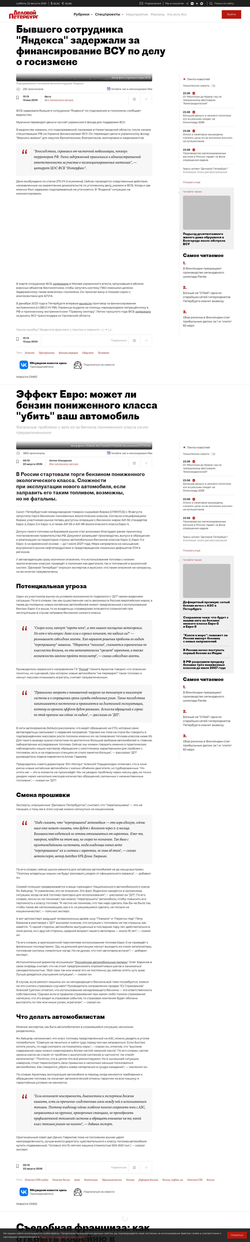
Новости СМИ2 (26, 376)
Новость (30, 353)
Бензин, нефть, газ (172, 1180)
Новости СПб (194, 1180)
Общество (88, 353)
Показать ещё (191, 182)
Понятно (237, 1235)
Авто (77, 1180)
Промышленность (112, 1180)
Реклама (157, 14)
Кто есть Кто (177, 14)
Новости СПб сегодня (36, 1180)
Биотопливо (91, 1180)
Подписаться (153, 3)
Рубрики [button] (82, 14)
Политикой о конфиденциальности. (62, 1236)
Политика (103, 353)
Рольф (83, 669)
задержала (143, 311)
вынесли (85, 303)
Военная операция (68, 353)
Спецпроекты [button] (108, 14)
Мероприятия (137, 14)
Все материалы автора (59, 100)
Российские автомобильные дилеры (101, 962)
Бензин (210, 1180)
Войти (231, 14)
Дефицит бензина (148, 1180)
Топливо (130, 1180)
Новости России (61, 1180)
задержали (61, 283)
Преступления (46, 353)
